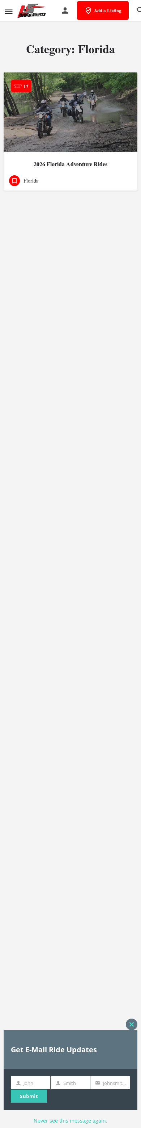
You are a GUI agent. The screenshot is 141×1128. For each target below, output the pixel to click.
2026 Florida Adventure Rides (70, 164)
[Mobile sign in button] (65, 10)
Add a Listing (107, 10)
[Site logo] (32, 11)
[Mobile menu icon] (9, 11)
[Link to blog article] (70, 112)
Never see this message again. (70, 1120)
